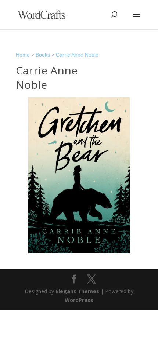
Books (43, 55)
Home (23, 55)
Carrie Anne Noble (77, 55)
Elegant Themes (77, 291)
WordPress (79, 299)
